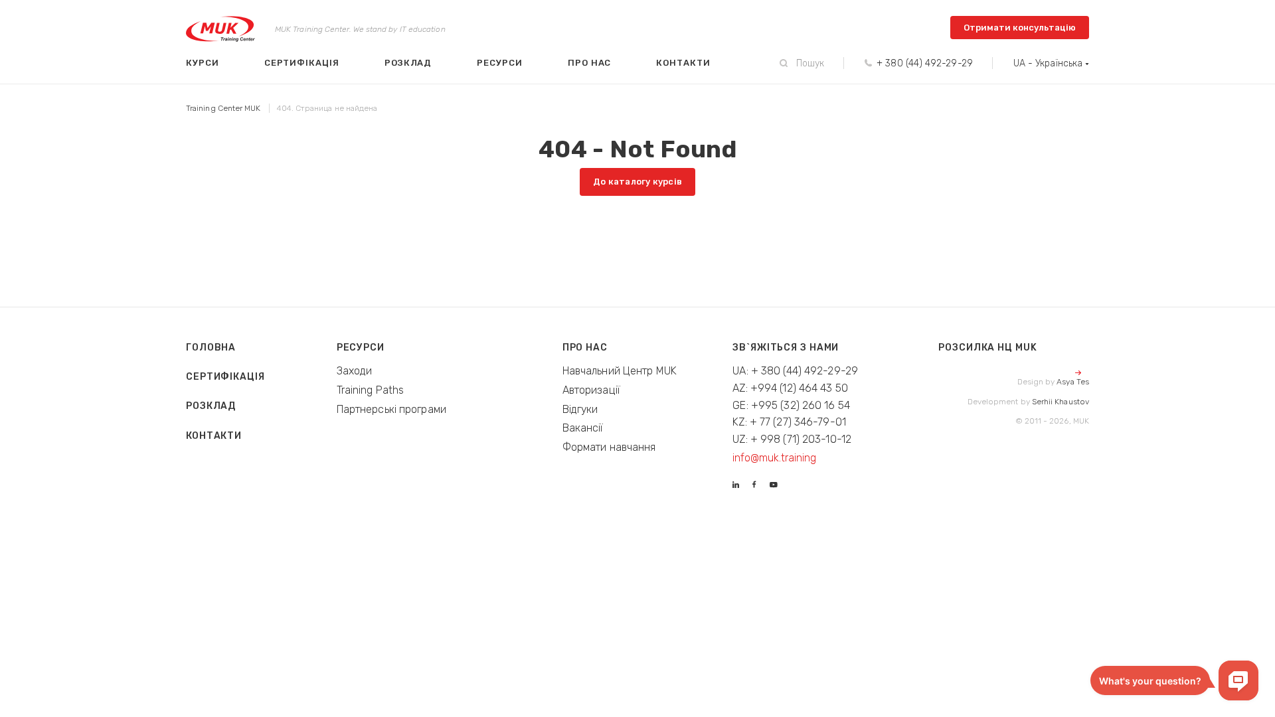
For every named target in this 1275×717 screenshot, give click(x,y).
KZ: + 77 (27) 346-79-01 (789, 422)
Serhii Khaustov (1060, 401)
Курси (202, 62)
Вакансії (583, 428)
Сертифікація (301, 62)
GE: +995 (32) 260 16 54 (791, 405)
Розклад (408, 62)
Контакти (683, 62)
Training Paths (370, 390)
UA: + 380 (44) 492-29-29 (795, 370)
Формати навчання (609, 447)
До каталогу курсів (637, 182)
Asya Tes (1073, 381)
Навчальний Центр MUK (619, 370)
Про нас (590, 62)
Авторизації (591, 390)
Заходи (355, 370)
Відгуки (580, 409)
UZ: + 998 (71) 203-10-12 (791, 439)
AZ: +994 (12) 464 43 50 (790, 388)
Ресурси (500, 62)
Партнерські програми (391, 409)
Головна (211, 347)
